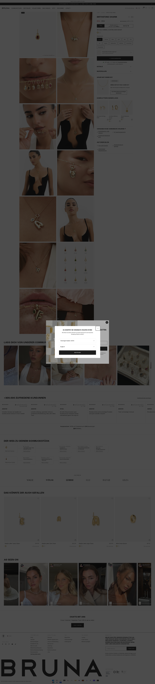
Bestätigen (77, 352)
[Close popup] (98, 328)
